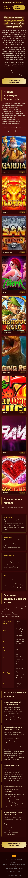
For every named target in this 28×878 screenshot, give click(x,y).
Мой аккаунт (7, 7)
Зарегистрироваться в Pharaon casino (14, 844)
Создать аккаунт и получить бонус (14, 81)
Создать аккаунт (17, 7)
